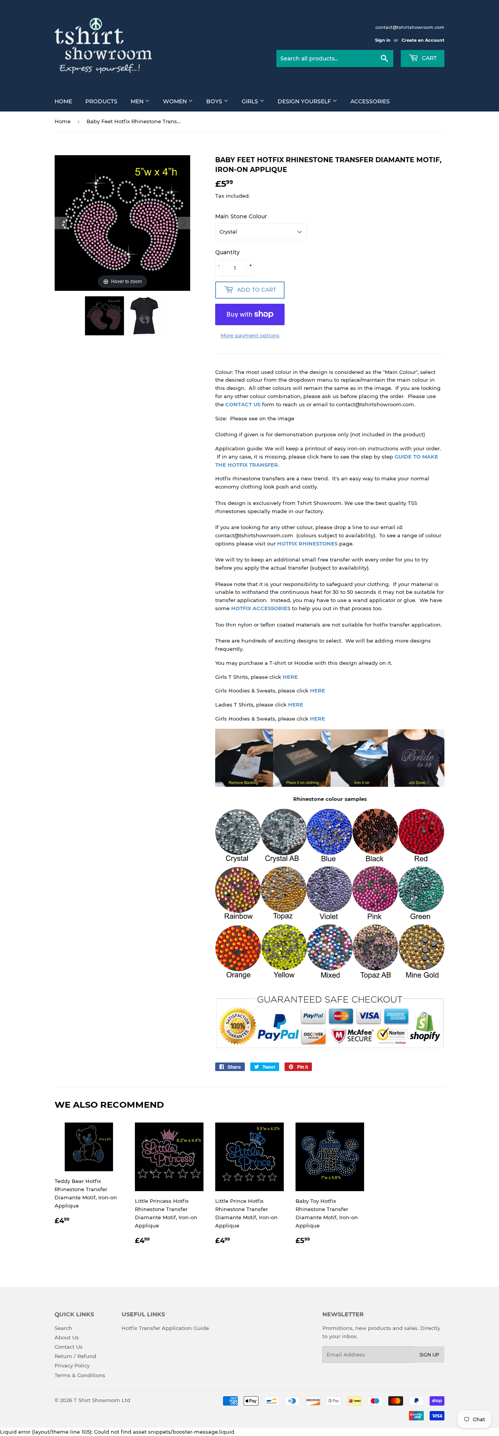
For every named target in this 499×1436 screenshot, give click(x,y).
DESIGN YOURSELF (305, 101)
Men (138, 101)
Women (175, 101)
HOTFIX (241, 608)
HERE (290, 677)
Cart (428, 58)
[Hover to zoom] (122, 223)
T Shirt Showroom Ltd (102, 1400)
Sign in (383, 40)
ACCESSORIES (270, 608)
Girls (251, 101)
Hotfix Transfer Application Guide (165, 1328)
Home (63, 101)
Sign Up (429, 1355)
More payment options (250, 335)
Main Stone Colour (241, 216)
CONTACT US (242, 404)
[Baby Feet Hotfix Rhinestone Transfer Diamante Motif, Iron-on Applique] (104, 315)
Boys (215, 101)
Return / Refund (75, 1356)
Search (63, 1328)
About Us (67, 1337)
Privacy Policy (72, 1365)
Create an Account (423, 40)
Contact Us (69, 1347)
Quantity (227, 252)
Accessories (370, 101)
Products (101, 101)
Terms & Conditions (80, 1375)
